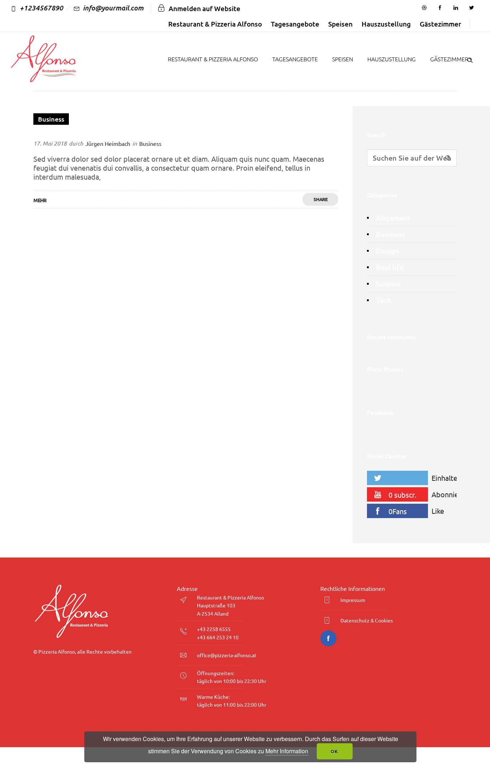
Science (388, 283)
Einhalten (446, 477)
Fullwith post (56, 132)
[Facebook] (440, 8)
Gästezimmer (440, 23)
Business (390, 234)
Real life (390, 267)
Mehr (39, 200)
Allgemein (393, 217)
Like (438, 510)
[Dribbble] (424, 8)
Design (387, 250)
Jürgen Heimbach (107, 143)
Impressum (352, 600)
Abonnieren (446, 494)
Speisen (340, 23)
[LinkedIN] (455, 8)
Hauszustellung (386, 23)
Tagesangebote (295, 23)
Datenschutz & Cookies (366, 620)
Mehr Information (286, 751)
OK (335, 751)
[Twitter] (471, 8)
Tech (383, 300)
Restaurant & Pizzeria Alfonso (215, 23)
